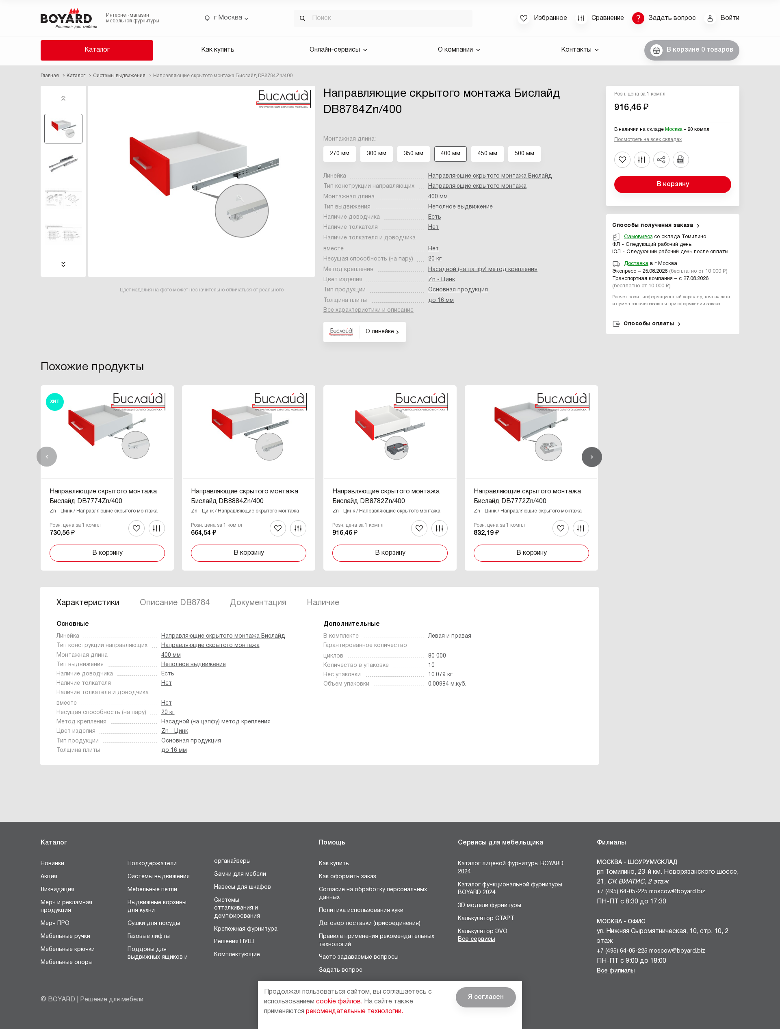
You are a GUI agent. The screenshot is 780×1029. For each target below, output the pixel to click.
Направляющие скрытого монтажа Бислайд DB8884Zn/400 (244, 496)
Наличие (323, 603)
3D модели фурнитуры (489, 905)
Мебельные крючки (68, 949)
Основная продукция (458, 290)
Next (63, 264)
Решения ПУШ (234, 941)
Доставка (636, 263)
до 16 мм (441, 300)
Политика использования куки (361, 910)
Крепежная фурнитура (245, 929)
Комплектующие (237, 954)
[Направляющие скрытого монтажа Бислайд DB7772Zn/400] (531, 478)
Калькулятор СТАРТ (486, 918)
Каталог (97, 50)
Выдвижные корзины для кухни (157, 907)
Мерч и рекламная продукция (66, 907)
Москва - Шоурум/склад (637, 862)
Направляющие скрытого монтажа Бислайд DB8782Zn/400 (386, 496)
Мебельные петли (152, 889)
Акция (49, 876)
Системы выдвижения (159, 876)
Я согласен (486, 997)
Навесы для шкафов (242, 887)
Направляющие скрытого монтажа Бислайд (490, 176)
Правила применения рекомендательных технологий (376, 940)
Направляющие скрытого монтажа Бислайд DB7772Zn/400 (527, 496)
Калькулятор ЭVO (482, 931)
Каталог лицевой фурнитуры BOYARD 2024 (510, 868)
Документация (258, 603)
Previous (63, 98)
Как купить (217, 50)
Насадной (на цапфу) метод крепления (482, 269)
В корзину (673, 184)
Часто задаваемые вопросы (359, 957)
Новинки (52, 863)
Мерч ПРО (55, 923)
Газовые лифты (149, 936)
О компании (455, 50)
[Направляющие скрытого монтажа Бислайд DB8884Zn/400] (248, 478)
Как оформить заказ (347, 876)
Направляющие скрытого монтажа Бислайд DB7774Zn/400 (103, 496)
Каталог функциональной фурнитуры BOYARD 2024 (510, 889)
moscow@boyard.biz (677, 891)
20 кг (435, 259)
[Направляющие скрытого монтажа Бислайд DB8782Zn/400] (390, 478)
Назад (47, 457)
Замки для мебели (240, 874)
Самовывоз (638, 236)
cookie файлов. (339, 1002)
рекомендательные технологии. (354, 1011)
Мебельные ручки (65, 936)
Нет (433, 227)
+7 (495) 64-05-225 (622, 891)
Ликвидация (57, 889)
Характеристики (87, 603)
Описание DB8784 (175, 603)
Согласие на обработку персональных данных (373, 894)
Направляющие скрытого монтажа (477, 186)
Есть (434, 217)
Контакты (576, 50)
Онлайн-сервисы (335, 50)
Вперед (592, 457)
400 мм (438, 197)
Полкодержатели (152, 863)
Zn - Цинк (441, 279)
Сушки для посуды (154, 923)
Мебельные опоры (67, 962)
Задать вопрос (340, 970)
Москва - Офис (621, 922)
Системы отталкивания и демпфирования (237, 908)
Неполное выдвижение (460, 207)
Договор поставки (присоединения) (369, 923)
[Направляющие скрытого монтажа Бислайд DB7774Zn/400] (107, 478)
